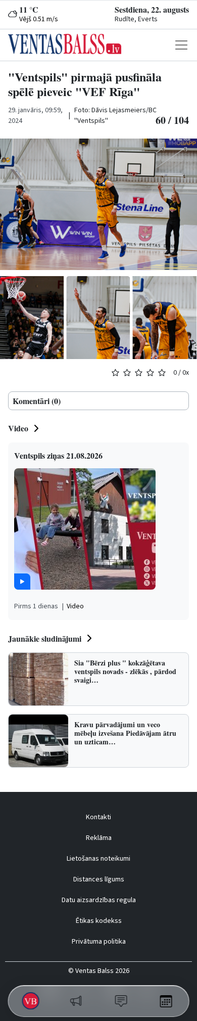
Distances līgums (98, 879)
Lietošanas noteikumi (98, 859)
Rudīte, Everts (136, 19)
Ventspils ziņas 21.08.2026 (58, 455)
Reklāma (99, 838)
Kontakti (98, 817)
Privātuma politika (99, 942)
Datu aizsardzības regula (99, 900)
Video (18, 428)
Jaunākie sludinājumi (44, 638)
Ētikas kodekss (99, 921)
